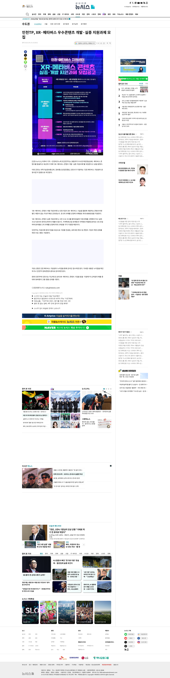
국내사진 (80, 634)
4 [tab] (110, 389)
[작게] (107, 43)
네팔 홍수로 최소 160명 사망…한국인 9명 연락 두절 (36, 412)
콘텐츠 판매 (51, 665)
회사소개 (24, 665)
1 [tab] (104, 389)
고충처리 (67, 665)
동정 (64, 649)
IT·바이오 (65, 14)
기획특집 (62, 642)
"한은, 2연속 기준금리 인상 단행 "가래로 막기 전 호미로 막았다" (67, 531)
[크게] (110, 43)
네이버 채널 (130, 634)
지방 (83, 14)
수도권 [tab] (141, 83)
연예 (99, 14)
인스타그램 (143, 642)
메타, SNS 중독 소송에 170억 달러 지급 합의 (35, 426)
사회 (72, 14)
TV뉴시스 (120, 14)
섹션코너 (53, 646)
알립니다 (116, 665)
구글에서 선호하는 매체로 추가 (86, 43)
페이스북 (144, 638)
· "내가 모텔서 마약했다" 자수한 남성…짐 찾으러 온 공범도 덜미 (133, 391)
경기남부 (75, 24)
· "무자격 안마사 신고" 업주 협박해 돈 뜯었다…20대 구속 (133, 381)
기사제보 (74, 665)
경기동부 (66, 24)
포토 (114, 14)
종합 (41, 553)
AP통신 (107, 634)
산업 (58, 14)
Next (84, 545)
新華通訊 (107, 638)
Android (107, 646)
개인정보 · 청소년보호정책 (92, 665)
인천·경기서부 (55, 24)
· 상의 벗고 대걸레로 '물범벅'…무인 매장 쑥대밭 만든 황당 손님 (133, 388)
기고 (61, 638)
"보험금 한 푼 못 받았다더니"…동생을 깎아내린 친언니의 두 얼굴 (36, 590)
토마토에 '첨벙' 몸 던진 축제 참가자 (33, 423)
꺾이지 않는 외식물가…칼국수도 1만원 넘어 (88, 424)
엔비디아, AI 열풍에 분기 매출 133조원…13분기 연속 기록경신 (90, 586)
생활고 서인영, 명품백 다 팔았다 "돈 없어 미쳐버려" (69, 470)
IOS (106, 649)
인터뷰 (52, 642)
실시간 (34, 14)
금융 (54, 14)
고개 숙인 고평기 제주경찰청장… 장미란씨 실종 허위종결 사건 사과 (96, 412)
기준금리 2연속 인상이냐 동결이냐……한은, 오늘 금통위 (73, 586)
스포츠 (93, 14)
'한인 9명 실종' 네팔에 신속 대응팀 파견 (44, 545)
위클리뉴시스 (144, 6)
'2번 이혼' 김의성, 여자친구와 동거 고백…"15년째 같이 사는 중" (89, 574)
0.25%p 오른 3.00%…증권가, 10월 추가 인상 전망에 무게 (67, 536)
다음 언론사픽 (144, 634)
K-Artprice (128, 6)
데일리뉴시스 (63, 646)
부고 (58, 649)
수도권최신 (38, 24)
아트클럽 (53, 638)
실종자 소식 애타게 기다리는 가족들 (33, 419)
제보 (136, 14)
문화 (88, 14)
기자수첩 (121, 162)
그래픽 (79, 638)
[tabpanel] (96, 403)
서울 (45, 24)
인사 (52, 649)
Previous (23, 545)
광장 (109, 14)
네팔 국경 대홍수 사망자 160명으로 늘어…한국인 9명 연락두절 (73, 574)
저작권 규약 (59, 665)
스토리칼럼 (62, 634)
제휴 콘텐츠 (129, 14)
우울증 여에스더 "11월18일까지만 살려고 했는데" (69, 482)
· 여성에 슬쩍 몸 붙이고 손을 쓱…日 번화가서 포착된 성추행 (133, 384)
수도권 (78, 14)
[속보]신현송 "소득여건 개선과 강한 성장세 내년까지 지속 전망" (44, 19)
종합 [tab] (146, 83)
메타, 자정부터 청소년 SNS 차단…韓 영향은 (73, 546)
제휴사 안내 (43, 665)
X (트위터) (131, 642)
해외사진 (89, 634)
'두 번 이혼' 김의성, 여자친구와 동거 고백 (66, 486)
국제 (44, 14)
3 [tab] (108, 389)
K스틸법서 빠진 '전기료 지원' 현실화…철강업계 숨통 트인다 (66, 561)
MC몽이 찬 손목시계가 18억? (34, 575)
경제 (49, 14)
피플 (120, 276)
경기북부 (84, 24)
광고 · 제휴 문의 (33, 665)
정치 (39, 14)
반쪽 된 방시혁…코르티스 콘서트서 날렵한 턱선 (68, 474)
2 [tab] (106, 389)
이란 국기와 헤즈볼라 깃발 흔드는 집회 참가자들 (36, 415)
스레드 (130, 646)
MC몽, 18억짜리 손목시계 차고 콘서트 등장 (67, 478)
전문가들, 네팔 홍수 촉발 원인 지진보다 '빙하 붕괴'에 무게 (36, 583)
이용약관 (81, 665)
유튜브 (130, 638)
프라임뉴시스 (136, 6)
